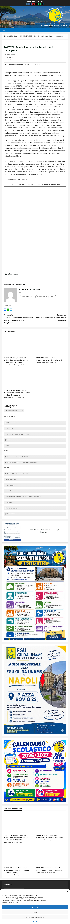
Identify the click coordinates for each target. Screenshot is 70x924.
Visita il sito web (26, 297)
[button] (67, 892)
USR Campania (11, 423)
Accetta (35, 907)
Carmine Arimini (40, 872)
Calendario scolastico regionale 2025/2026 (18, 457)
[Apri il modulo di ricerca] (67, 30)
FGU (55, 23)
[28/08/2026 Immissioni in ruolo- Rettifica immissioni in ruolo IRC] (51, 855)
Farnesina (9, 502)
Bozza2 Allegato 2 (11, 274)
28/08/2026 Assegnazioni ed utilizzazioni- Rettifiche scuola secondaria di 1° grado (16, 360)
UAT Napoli (10, 428)
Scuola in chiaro (11, 514)
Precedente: (18, 319)
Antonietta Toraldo (9, 54)
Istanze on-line (11, 485)
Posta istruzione (11, 491)
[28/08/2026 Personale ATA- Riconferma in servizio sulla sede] (51, 345)
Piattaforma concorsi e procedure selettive (18, 434)
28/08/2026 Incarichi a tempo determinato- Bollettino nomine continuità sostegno (17, 392)
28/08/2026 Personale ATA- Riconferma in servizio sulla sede (49, 359)
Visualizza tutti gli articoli (45, 297)
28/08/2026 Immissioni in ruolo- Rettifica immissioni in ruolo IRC (49, 869)
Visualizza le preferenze (35, 917)
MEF (8, 445)
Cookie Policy (34, 921)
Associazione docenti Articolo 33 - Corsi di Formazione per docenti (24, 496)
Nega (35, 912)
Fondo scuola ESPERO (12, 508)
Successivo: (50, 317)
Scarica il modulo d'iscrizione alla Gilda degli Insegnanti (44, 531)
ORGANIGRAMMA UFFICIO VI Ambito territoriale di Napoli (22, 462)
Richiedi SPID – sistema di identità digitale (17, 474)
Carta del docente (11, 479)
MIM (8, 440)
